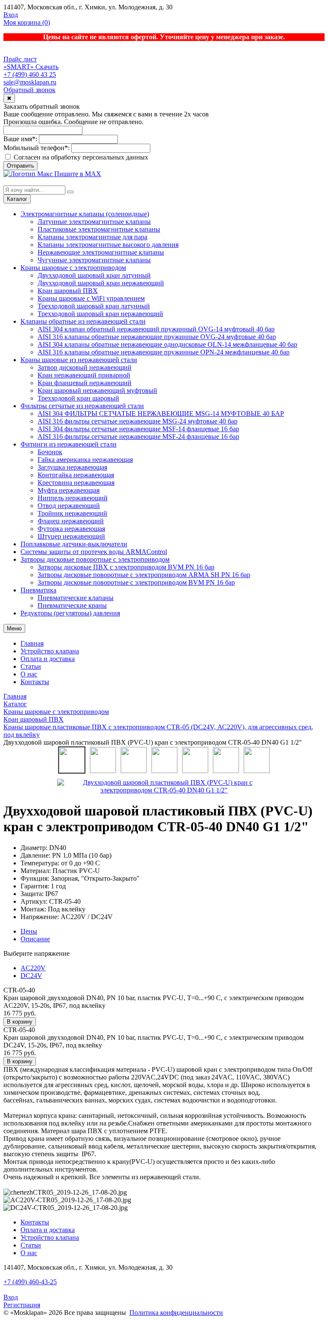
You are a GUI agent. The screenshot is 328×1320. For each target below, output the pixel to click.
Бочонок (50, 451)
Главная (32, 643)
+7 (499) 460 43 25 (29, 74)
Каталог (17, 199)
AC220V (33, 968)
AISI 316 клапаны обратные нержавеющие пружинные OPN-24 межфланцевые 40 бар (164, 352)
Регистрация (21, 1304)
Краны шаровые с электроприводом (73, 267)
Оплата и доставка (47, 658)
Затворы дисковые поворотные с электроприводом (95, 559)
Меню (14, 628)
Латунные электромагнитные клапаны (94, 221)
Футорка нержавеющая (71, 528)
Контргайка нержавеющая (76, 475)
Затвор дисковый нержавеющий (85, 367)
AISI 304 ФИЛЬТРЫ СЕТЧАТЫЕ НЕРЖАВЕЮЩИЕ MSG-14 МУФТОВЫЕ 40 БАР (161, 413)
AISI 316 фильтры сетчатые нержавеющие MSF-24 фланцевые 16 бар (138, 436)
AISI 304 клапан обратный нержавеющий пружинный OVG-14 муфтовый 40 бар (156, 329)
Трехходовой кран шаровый (78, 398)
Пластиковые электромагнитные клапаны (99, 229)
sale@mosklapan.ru (29, 82)
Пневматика (38, 590)
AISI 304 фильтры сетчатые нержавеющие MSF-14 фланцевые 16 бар (138, 428)
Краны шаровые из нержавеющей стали (78, 359)
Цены (28, 931)
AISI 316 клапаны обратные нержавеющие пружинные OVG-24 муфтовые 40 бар (157, 336)
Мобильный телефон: (36, 147)
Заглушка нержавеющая (72, 467)
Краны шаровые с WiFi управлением (91, 298)
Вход (10, 14)
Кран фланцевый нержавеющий (85, 382)
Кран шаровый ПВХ (68, 290)
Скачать (47, 66)
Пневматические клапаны (76, 597)
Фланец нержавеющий (71, 521)
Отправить (20, 165)
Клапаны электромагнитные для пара (92, 237)
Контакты (34, 681)
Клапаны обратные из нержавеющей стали (83, 321)
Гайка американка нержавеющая (85, 459)
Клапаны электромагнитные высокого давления (108, 244)
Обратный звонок (29, 89)
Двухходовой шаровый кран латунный (94, 275)
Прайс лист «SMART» (20, 62)
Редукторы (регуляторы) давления (70, 613)
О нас (28, 674)
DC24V (31, 975)
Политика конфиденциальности (176, 1312)
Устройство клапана (49, 651)
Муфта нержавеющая (69, 490)
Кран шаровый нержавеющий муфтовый (97, 390)
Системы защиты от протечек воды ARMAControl (93, 551)
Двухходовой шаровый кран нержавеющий (101, 283)
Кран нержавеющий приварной (84, 375)
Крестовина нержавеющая (76, 482)
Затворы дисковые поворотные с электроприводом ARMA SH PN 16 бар (144, 574)
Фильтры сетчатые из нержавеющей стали (82, 405)
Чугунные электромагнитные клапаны (94, 260)
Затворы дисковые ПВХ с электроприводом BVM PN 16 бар (126, 567)
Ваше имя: (20, 138)
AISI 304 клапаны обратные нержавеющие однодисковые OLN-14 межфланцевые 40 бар (167, 344)
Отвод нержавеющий (69, 505)
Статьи (30, 666)
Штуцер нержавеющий (71, 536)
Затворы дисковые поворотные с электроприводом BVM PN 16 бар (136, 582)
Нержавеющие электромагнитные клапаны (101, 252)
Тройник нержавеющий (72, 513)
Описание (35, 939)
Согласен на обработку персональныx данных (80, 157)
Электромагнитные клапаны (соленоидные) (84, 214)
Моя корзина (26, 22)
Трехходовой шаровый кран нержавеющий (100, 313)
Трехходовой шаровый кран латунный (94, 306)
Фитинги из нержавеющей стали (68, 444)
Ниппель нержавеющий (73, 498)
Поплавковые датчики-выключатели (73, 544)
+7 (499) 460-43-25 (30, 1281)
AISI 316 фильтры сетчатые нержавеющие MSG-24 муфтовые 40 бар (137, 421)
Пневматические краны (72, 605)
